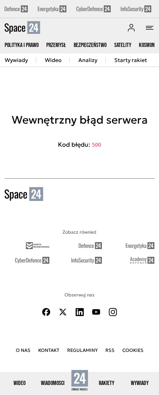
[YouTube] (96, 312)
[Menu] (149, 28)
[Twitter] (63, 312)
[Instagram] (113, 312)
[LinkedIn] (79, 312)
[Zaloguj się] (131, 28)
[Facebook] (46, 312)
